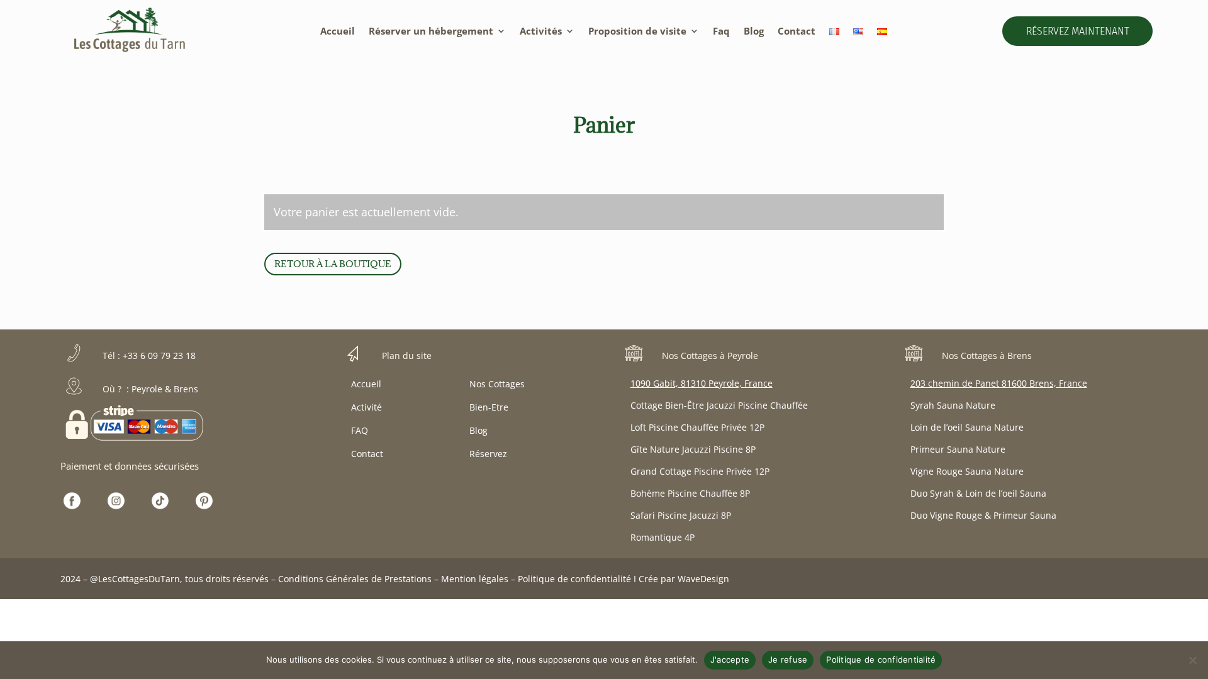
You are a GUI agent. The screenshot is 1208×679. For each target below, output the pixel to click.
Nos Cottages (497, 384)
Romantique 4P (662, 537)
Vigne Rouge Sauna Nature (967, 471)
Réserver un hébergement (431, 31)
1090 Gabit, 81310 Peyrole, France (701, 383)
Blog (754, 31)
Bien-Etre (488, 407)
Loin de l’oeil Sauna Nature (967, 427)
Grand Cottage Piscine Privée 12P (699, 471)
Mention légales (474, 579)
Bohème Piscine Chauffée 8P (690, 493)
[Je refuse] (1192, 660)
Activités (541, 31)
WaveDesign (703, 579)
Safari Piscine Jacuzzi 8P (680, 515)
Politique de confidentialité (574, 579)
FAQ (359, 430)
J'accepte (729, 659)
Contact (796, 31)
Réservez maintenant (1077, 31)
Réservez (488, 454)
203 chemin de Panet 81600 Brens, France (998, 383)
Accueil (337, 31)
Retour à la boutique (332, 264)
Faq (721, 31)
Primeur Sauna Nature (957, 449)
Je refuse (787, 659)
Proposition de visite (637, 31)
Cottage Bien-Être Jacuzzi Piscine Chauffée (719, 405)
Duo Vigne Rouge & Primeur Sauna (983, 515)
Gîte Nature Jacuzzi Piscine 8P (693, 449)
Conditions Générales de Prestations (355, 579)
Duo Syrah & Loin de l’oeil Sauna (978, 493)
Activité (366, 407)
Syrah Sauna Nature (952, 405)
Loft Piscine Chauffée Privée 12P (697, 427)
